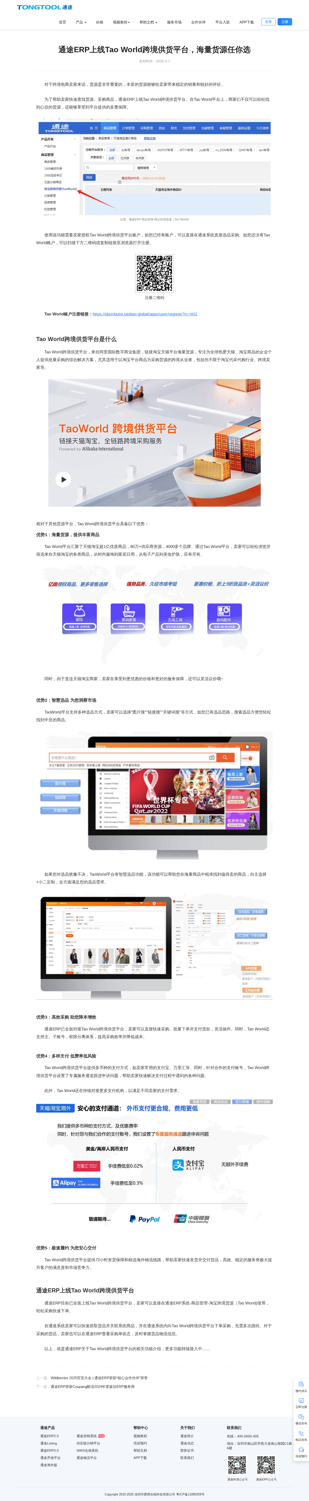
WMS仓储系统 (87, 1450)
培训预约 (140, 1443)
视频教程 (140, 1436)
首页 (62, 22)
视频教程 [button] (120, 22)
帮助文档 (140, 1450)
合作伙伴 (198, 22)
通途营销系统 (87, 1436)
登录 (268, 22)
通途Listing (48, 1443)
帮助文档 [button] (147, 22)
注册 (284, 22)
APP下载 (246, 22)
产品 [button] (80, 22)
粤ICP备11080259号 (190, 1494)
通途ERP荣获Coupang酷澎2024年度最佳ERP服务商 (93, 1386)
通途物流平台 (87, 1458)
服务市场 (174, 22)
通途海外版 (48, 1465)
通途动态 (187, 1443)
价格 (99, 22)
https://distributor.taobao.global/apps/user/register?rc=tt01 (145, 314)
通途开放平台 (50, 1458)
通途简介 (187, 1436)
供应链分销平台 (88, 1443)
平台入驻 (222, 22)
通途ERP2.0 (49, 1436)
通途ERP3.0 (49, 1450)
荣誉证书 (187, 1450)
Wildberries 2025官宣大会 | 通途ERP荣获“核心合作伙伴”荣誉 (99, 1378)
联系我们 (187, 1458)
